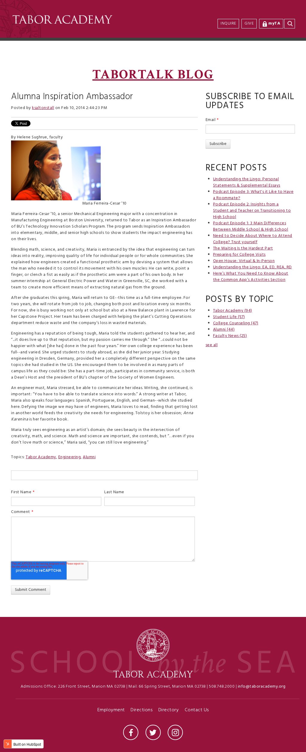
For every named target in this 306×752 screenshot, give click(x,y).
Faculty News (230, 335)
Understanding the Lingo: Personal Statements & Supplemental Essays (246, 182)
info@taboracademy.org (262, 686)
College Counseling (235, 323)
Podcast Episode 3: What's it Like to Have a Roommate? (253, 195)
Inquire (228, 23)
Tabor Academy (41, 457)
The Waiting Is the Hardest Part (243, 248)
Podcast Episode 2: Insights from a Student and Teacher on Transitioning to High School (252, 210)
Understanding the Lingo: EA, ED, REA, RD (252, 267)
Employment (111, 710)
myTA (274, 23)
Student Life (229, 317)
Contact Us (197, 710)
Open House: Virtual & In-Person (244, 261)
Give (249, 23)
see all (212, 345)
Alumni (89, 457)
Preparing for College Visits (239, 254)
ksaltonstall (43, 108)
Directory (168, 710)
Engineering (69, 457)
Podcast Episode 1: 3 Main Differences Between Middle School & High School (250, 226)
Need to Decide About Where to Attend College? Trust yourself (252, 239)
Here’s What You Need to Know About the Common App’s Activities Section (250, 276)
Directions (141, 710)
